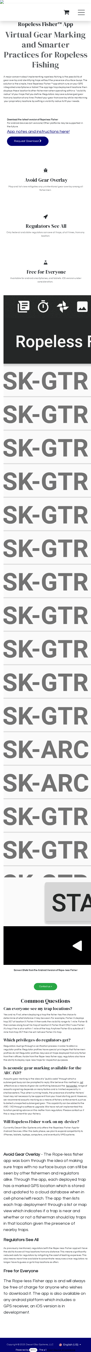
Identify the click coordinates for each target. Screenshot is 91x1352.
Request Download (26, 141)
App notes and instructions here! (38, 131)
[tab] (46, 1008)
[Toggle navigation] (81, 12)
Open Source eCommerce (61, 1350)
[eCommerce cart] (66, 12)
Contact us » (45, 986)
